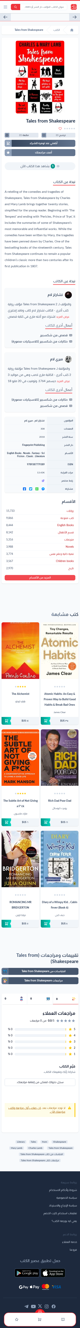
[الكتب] (63, 1319)
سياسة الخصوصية (66, 1198)
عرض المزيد (63, 317)
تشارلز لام (55, 295)
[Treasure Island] (5, 17)
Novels (26, 453)
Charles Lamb (35, 1148)
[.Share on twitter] (30, 488)
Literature (40, 456)
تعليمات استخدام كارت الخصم (60, 1213)
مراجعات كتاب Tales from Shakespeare (40, 1160)
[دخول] (17, 1319)
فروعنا (73, 1249)
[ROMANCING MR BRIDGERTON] (20, 859)
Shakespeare (59, 1142)
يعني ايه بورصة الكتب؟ (64, 1221)
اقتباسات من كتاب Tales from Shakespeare (41, 1154)
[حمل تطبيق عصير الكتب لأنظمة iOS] (53, 1273)
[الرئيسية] (72, 30)
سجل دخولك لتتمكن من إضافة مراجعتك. (40, 1082)
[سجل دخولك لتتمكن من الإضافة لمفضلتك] (60, 129)
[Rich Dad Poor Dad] (59, 757)
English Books (14, 453)
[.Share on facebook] (24, 488)
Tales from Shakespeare (60, 1148)
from (44, 1142)
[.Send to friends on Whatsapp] (36, 488)
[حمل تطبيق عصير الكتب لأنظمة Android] (27, 1273)
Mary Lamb (16, 1148)
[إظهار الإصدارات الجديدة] (40, 1311)
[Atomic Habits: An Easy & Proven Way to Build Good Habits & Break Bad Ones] (59, 650)
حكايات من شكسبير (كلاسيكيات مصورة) (40, 341)
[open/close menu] (5, 7)
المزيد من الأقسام (40, 577)
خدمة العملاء (69, 1242)
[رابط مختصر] (26, 480)
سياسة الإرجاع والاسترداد (63, 1205)
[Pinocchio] (74, 17)
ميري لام (56, 359)
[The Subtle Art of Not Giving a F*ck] (20, 757)
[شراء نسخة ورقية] (59, 721)
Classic (29, 456)
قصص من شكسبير (54, 335)
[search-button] (15, 7)
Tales (33, 1142)
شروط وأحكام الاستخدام (63, 1190)
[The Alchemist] (20, 650)
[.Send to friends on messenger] (43, 488)
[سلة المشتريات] (39, 1319)
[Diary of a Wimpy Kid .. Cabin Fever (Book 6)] (59, 859)
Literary (21, 1142)
